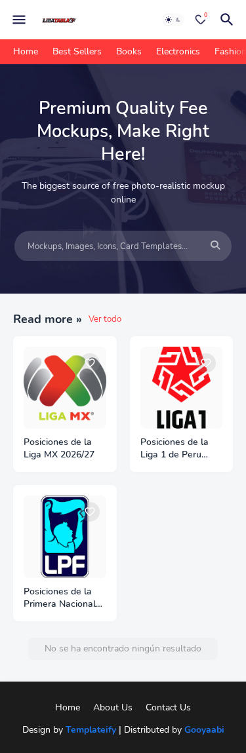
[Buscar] (229, 20)
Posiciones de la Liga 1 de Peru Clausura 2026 (174, 448)
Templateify (91, 730)
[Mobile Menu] (19, 20)
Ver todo (105, 319)
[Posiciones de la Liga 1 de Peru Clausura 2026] (181, 388)
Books (129, 51)
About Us (113, 707)
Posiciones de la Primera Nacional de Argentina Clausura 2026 (60, 598)
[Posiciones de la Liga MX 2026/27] (65, 388)
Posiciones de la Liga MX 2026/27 (59, 448)
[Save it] (90, 363)
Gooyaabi (204, 730)
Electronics (178, 51)
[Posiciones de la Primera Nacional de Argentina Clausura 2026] (65, 536)
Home (25, 51)
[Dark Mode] (173, 19)
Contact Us (168, 707)
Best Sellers (77, 51)
